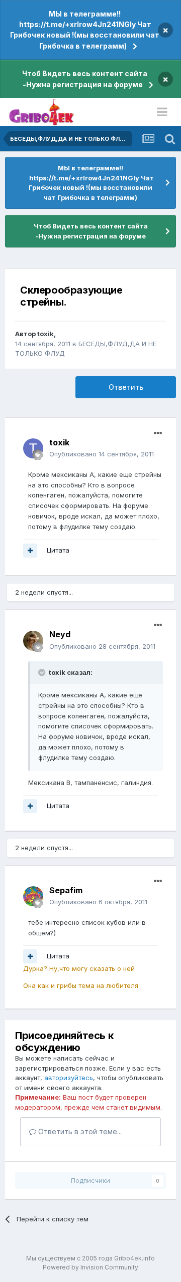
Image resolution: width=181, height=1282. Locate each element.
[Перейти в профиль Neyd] (33, 641)
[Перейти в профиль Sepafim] (33, 896)
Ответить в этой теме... (79, 1131)
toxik (45, 334)
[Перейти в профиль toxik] (33, 448)
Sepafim (65, 890)
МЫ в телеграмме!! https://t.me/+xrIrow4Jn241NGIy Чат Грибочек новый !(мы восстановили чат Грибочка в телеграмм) (84, 30)
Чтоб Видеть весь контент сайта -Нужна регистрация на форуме (84, 79)
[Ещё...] (158, 433)
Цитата (58, 550)
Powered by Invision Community (90, 1267)
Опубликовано (101, 454)
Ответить (126, 387)
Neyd (59, 634)
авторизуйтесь (68, 1078)
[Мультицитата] (30, 551)
